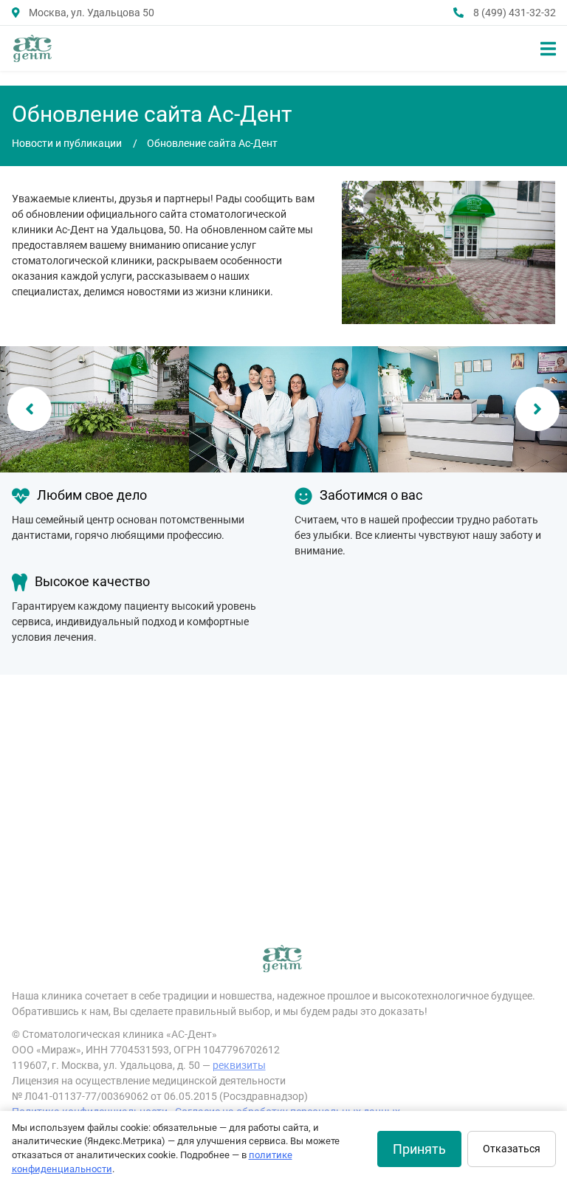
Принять (419, 1149)
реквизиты (239, 1065)
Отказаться (511, 1149)
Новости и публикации (67, 143)
